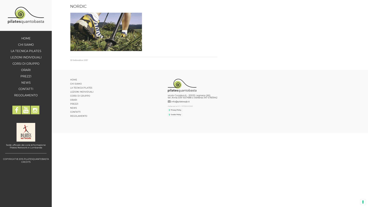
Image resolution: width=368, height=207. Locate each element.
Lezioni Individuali (26, 57)
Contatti (26, 89)
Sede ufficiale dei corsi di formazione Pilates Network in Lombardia (26, 146)
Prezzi (25, 76)
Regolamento (26, 95)
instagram (35, 110)
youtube (26, 110)
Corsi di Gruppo (26, 63)
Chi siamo (26, 44)
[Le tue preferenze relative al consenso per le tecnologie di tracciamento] (363, 202)
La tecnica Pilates (26, 51)
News (26, 82)
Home (26, 38)
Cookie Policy (176, 115)
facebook (16, 110)
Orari (26, 70)
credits (26, 162)
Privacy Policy (176, 110)
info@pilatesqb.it (180, 101)
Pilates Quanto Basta (26, 15)
